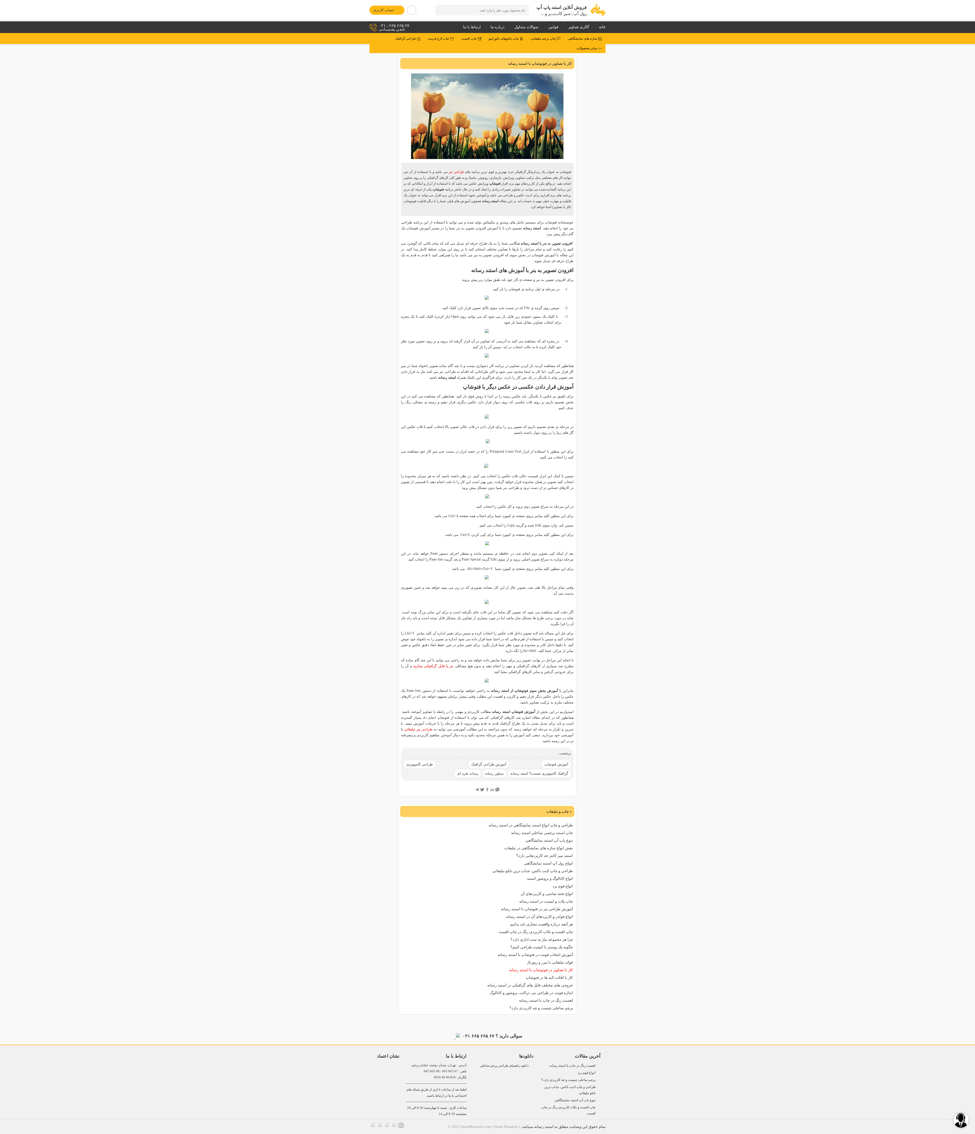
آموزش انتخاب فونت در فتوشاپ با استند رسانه (535, 955)
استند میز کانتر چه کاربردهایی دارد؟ (544, 856)
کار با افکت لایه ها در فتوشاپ (549, 978)
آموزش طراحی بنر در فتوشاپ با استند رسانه (537, 909)
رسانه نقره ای (467, 773)
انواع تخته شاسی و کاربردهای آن (547, 894)
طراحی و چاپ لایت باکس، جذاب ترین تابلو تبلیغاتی (532, 871)
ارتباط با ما (472, 27)
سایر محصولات (587, 48)
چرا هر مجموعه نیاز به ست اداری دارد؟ (542, 939)
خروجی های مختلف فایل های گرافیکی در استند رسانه (530, 985)
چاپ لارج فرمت (439, 38)
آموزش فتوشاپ (556, 764)
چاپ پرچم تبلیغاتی (544, 38)
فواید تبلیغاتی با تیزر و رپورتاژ (550, 962)
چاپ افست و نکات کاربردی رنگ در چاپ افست (536, 932)
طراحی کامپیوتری (419, 764)
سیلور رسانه (494, 773)
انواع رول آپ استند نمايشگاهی (548, 863)
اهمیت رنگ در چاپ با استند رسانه (546, 1000)
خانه (602, 27)
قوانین (553, 27)
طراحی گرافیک (406, 38)
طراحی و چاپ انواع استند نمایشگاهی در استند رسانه (531, 825)
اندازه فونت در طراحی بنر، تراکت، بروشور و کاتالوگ (531, 993)
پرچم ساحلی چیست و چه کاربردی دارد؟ (541, 1008)
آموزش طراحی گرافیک (488, 764)
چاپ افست (469, 38)
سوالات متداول (526, 27)
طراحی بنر (456, 172)
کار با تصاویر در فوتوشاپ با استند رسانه (541, 970)
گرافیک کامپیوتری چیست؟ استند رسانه (539, 773)
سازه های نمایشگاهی (583, 38)
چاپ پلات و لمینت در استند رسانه (546, 901)
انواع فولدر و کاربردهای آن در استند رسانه (539, 917)
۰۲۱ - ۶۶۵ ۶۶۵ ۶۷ (394, 27)
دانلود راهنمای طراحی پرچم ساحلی (504, 1065)
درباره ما (498, 27)
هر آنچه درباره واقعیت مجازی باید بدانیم (541, 924)
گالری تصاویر (578, 27)
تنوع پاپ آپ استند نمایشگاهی (549, 840)
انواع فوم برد (562, 886)
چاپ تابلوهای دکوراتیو (504, 38)
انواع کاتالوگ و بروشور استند (550, 878)
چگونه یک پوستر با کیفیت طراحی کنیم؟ (541, 947)
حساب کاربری (383, 10)
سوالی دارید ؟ (492, 1036)
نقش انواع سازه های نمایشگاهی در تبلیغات (538, 848)
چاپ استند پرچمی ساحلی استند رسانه (542, 833)
